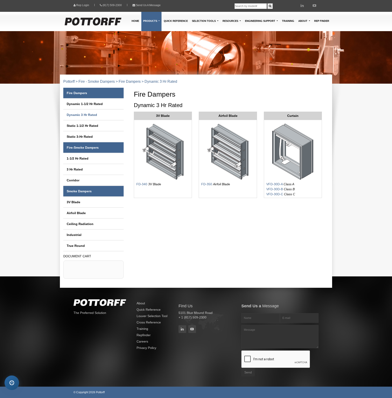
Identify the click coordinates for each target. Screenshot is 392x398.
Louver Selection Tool (152, 316)
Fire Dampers (130, 81)
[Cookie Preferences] (11, 382)
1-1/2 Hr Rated (77, 158)
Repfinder (144, 335)
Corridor (73, 180)
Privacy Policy (146, 348)
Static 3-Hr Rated (80, 136)
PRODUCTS (150, 21)
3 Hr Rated (75, 169)
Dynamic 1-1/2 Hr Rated (85, 104)
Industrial (74, 235)
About (141, 303)
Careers (142, 341)
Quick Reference (176, 21)
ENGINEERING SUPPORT (260, 21)
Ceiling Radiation (80, 224)
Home (135, 21)
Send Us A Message (148, 5)
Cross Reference (149, 322)
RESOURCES (231, 21)
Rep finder (321, 21)
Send (248, 372)
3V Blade (73, 202)
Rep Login (82, 5)
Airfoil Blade (76, 213)
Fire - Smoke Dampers (96, 81)
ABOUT (303, 21)
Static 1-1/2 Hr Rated (82, 126)
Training (288, 21)
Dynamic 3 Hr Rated (82, 115)
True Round (76, 246)
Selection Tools (204, 21)
